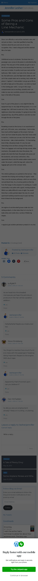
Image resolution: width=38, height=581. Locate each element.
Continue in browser (19, 575)
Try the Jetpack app (19, 569)
